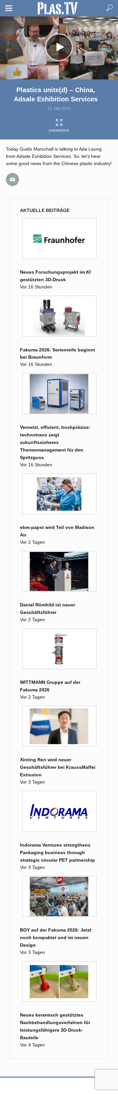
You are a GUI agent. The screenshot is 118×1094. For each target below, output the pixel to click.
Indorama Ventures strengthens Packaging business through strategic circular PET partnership (57, 852)
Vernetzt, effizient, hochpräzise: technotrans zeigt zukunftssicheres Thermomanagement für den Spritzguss (55, 442)
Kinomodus (59, 130)
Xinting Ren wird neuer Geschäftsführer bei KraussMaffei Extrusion (57, 767)
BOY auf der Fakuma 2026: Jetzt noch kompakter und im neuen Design (55, 937)
